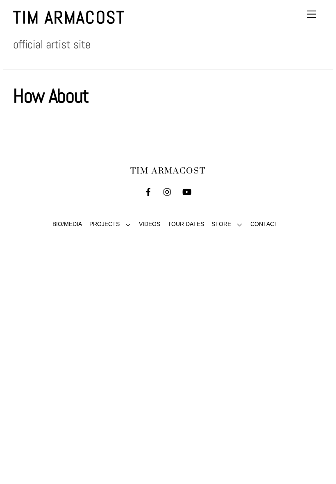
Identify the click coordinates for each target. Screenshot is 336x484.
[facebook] (148, 191)
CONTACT (264, 224)
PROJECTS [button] (104, 224)
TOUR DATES (186, 224)
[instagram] (167, 191)
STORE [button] (221, 224)
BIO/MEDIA (67, 224)
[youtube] (187, 191)
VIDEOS (149, 224)
